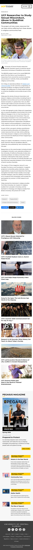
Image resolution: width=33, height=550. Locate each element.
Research (4, 199)
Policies (12, 536)
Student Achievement (24, 538)
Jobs (26, 534)
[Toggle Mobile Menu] (31, 2)
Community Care (16, 477)
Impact (23, 202)
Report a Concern (14, 538)
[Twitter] (12, 529)
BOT (13, 534)
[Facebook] (9, 529)
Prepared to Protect (11, 437)
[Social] (16, 529)
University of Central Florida (16, 525)
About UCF (8, 534)
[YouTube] (20, 529)
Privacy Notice (19, 536)
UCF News (16, 541)
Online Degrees (6, 536)
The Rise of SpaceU (17, 506)
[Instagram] (24, 529)
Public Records (27, 536)
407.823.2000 (27, 545)
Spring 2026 (6, 432)
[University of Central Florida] (12, 2)
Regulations (6, 538)
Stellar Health (15, 493)
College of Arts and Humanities (10, 202)
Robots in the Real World (19, 459)
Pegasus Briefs (13, 199)
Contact (17, 534)
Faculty (21, 534)
